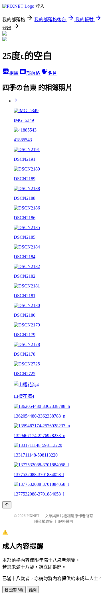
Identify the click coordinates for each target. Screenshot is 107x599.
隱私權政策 (43, 521)
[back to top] (6, 504)
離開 (33, 590)
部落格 (33, 73)
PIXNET (33, 516)
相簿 (14, 73)
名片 (52, 73)
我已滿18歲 (14, 590)
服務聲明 (65, 521)
